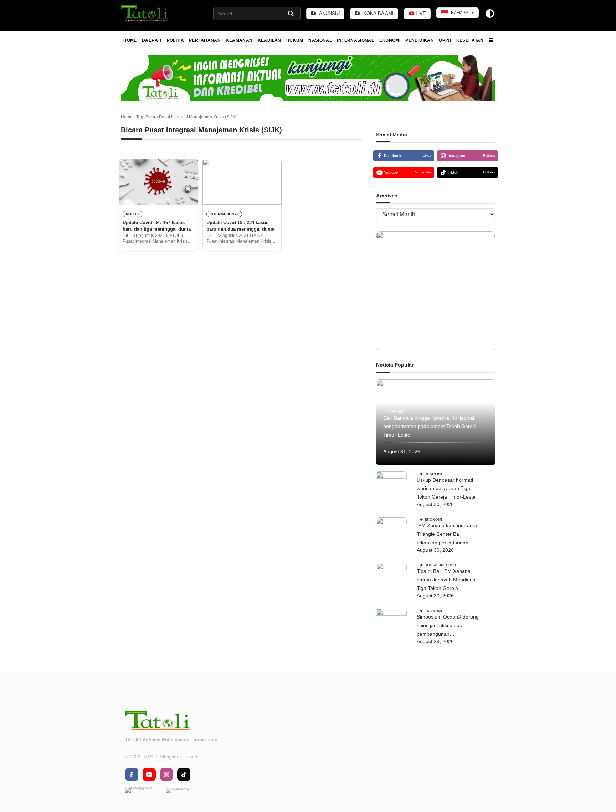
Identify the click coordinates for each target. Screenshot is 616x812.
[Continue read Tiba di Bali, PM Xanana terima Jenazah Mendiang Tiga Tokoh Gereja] (391, 578)
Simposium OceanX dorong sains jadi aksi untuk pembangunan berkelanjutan (448, 626)
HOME (130, 40)
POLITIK (175, 40)
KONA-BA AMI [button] (378, 13)
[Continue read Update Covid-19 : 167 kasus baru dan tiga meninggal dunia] (158, 182)
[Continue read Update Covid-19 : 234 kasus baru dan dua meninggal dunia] (242, 182)
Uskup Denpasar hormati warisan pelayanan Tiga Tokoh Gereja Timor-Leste (447, 488)
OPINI (445, 40)
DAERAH (151, 40)
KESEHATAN (470, 40)
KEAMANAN (239, 40)
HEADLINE (396, 411)
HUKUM (294, 40)
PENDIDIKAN (419, 40)
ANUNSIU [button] (329, 13)
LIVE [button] (420, 13)
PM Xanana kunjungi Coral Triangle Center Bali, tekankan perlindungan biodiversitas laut (447, 535)
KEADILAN (269, 40)
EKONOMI (390, 40)
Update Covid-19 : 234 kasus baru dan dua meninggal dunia (240, 226)
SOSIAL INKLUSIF (441, 565)
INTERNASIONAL (355, 40)
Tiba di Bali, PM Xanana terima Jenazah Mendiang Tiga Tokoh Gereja (446, 579)
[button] (145, 13)
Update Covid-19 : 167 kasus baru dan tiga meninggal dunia (157, 226)
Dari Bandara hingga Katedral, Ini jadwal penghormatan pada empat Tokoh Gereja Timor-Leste (430, 426)
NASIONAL (320, 40)
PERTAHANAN (205, 40)
